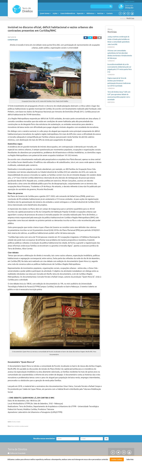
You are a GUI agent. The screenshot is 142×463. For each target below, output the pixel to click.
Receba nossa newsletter (44, 438)
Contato (109, 13)
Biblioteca (90, 13)
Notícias (100, 13)
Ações (55, 13)
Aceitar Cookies (116, 459)
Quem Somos (45, 13)
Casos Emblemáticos (67, 13)
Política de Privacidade (17, 453)
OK (106, 438)
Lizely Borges (13, 40)
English (126, 1)
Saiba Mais (130, 459)
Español (132, 1)
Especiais (80, 13)
